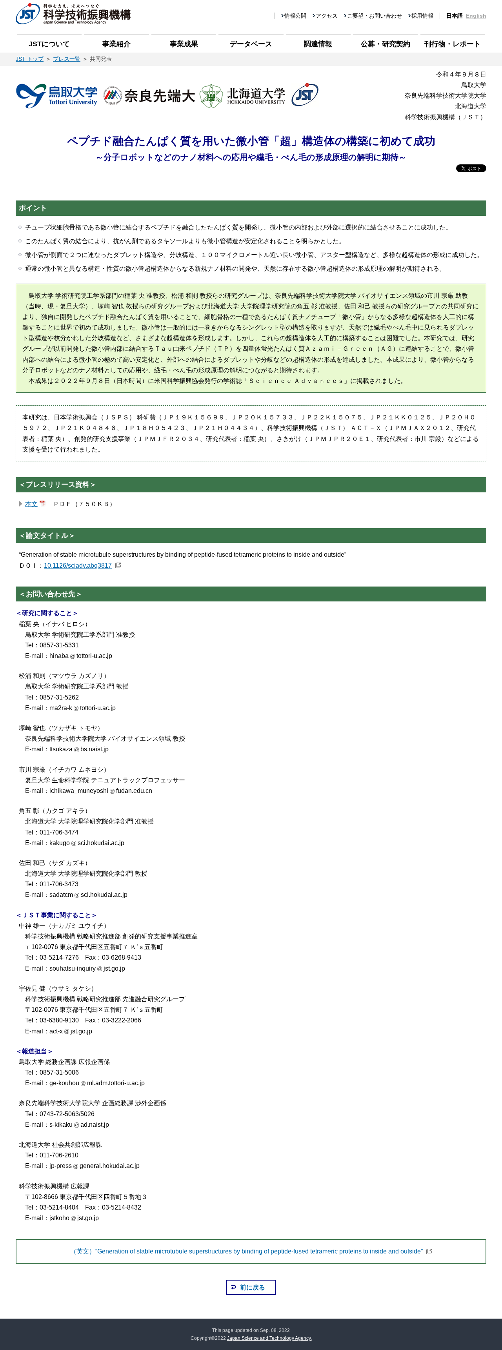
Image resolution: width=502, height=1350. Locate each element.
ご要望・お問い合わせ (374, 16)
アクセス (327, 16)
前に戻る (252, 1287)
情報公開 (295, 16)
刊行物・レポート (452, 44)
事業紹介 (116, 44)
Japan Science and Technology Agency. (269, 1338)
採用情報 (422, 16)
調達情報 (318, 44)
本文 (31, 504)
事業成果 (184, 44)
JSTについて (49, 44)
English (476, 16)
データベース (251, 44)
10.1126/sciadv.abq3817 (78, 565)
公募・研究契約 (385, 44)
